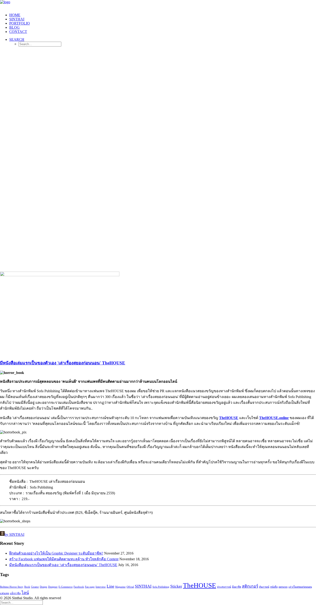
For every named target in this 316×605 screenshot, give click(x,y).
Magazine (120, 587)
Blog (14, 27)
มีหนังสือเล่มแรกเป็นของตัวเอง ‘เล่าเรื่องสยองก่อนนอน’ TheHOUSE (63, 565)
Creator (35, 587)
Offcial (130, 587)
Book (27, 587)
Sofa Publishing (160, 587)
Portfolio (19, 23)
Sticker (176, 586)
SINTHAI (16, 19)
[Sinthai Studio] (158, 4)
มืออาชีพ (236, 587)
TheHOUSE (228, 418)
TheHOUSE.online (274, 418)
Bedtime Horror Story (11, 587)
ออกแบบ (283, 587)
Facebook (79, 587)
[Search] (21, 602)
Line (110, 586)
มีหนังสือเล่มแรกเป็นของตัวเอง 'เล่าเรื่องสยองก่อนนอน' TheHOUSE (62, 362)
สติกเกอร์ (250, 586)
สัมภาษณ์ (264, 587)
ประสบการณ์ (224, 587)
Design (43, 587)
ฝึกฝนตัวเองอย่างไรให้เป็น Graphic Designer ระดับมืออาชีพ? (56, 553)
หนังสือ (274, 587)
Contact (18, 32)
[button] (16, 39)
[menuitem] (162, 15)
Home (14, 15)
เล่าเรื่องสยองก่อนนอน (300, 587)
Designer (53, 587)
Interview (101, 587)
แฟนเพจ (4, 593)
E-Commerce (66, 587)
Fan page (90, 587)
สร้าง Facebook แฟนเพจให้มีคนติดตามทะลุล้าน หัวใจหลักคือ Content (63, 559)
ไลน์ (25, 592)
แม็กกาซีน (15, 593)
